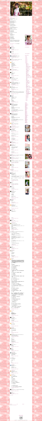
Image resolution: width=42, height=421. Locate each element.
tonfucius (12, 122)
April (26, 100)
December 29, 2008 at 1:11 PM (14, 89)
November (27, 95)
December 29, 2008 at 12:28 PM (14, 75)
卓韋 (11, 141)
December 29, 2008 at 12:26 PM (14, 70)
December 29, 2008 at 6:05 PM (14, 197)
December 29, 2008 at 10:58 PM (14, 336)
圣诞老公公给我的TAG (28, 91)
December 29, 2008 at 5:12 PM (14, 184)
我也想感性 (26, 117)
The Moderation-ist (13, 222)
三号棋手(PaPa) (12, 370)
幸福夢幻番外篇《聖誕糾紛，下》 (29, 66)
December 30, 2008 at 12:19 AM (14, 346)
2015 (26, 57)
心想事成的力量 (26, 115)
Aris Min (12, 144)
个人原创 (25, 121)
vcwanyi (12, 81)
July (26, 98)
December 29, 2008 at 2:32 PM (14, 136)
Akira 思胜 (12, 327)
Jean (11, 172)
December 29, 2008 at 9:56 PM (14, 332)
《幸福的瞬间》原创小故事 (28, 89)
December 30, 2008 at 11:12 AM (14, 387)
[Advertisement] (17, 400)
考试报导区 (26, 107)
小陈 (11, 86)
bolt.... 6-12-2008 (27, 92)
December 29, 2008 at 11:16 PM (14, 342)
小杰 (11, 246)
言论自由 (26, 79)
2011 (26, 60)
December (27, 63)
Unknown (12, 322)
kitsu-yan (12, 190)
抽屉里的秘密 (26, 119)
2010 (26, 61)
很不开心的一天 (27, 72)
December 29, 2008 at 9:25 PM (14, 315)
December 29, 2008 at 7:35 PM (14, 229)
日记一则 (25, 103)
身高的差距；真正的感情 (28, 75)
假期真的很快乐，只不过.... (28, 86)
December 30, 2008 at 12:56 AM (14, 350)
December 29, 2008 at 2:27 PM (14, 124)
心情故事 (25, 105)
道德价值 (25, 111)
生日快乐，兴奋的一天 (28, 83)
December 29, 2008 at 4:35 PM (14, 180)
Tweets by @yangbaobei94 (27, 53)
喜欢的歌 (25, 109)
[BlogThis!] (17, 43)
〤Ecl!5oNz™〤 (12, 209)
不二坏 (12, 357)
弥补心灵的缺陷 (27, 94)
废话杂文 (25, 113)
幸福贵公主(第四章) (27, 80)
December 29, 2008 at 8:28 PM (14, 248)
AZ (11, 61)
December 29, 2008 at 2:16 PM (14, 111)
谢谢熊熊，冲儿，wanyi (28, 69)
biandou (12, 103)
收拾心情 (26, 65)
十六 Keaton (12, 364)
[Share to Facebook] (18, 43)
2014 (26, 58)
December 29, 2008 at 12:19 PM (14, 57)
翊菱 (11, 154)
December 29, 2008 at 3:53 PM (14, 167)
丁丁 (11, 71)
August (26, 97)
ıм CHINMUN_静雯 (13, 128)
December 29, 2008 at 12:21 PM (14, 67)
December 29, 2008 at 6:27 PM (14, 218)
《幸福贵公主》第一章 (28, 88)
